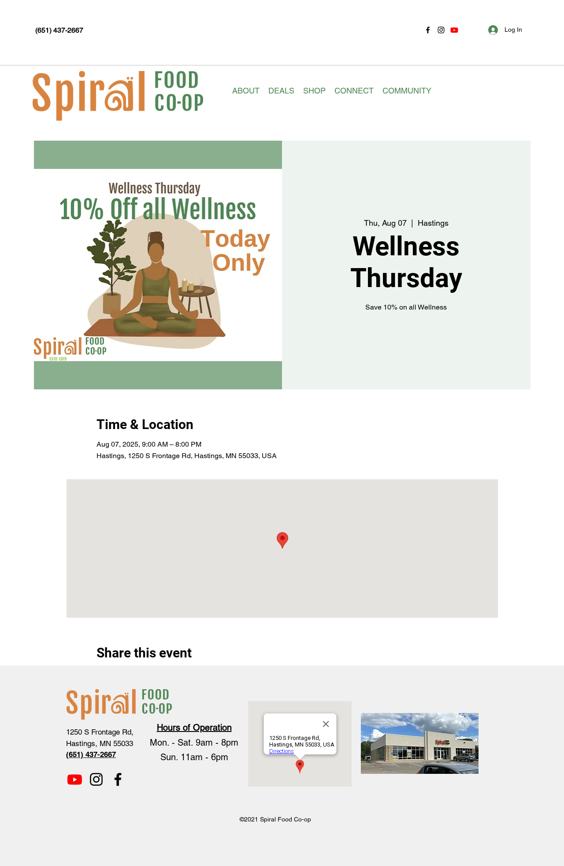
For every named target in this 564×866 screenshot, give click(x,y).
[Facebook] (427, 30)
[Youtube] (454, 30)
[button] (246, 91)
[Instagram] (441, 30)
